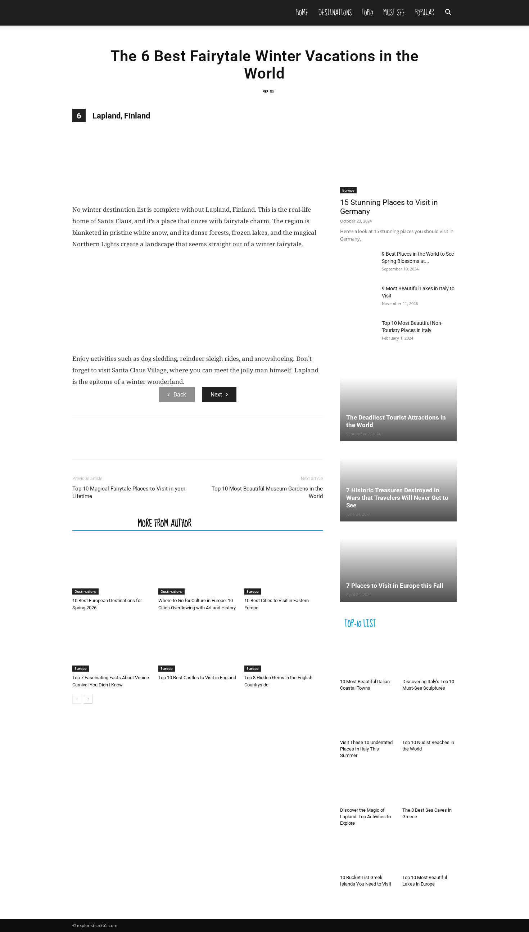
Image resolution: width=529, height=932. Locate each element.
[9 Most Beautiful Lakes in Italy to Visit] (358, 297)
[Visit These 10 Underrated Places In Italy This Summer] (367, 718)
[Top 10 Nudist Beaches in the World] (429, 718)
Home (302, 12)
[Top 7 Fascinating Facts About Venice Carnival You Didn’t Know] (111, 645)
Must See (394, 12)
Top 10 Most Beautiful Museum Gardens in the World (267, 492)
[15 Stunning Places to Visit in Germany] (398, 151)
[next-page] (88, 699)
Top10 (367, 12)
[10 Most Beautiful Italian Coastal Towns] (367, 657)
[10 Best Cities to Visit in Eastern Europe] (283, 568)
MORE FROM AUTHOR (164, 523)
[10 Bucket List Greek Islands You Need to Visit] (367, 853)
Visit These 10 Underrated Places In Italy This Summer (366, 749)
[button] (448, 13)
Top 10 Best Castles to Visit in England (197, 677)
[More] (146, 445)
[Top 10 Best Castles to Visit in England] (197, 645)
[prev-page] (76, 699)
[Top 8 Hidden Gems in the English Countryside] (283, 645)
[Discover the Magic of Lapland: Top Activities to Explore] (367, 785)
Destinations (335, 12)
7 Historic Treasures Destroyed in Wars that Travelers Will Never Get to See (397, 498)
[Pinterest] (112, 445)
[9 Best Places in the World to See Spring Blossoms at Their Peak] (358, 262)
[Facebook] (79, 445)
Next (216, 394)
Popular (424, 12)
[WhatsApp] (129, 445)
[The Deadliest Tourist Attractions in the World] (398, 401)
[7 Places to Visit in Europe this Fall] (398, 562)
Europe (253, 591)
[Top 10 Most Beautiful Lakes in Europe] (429, 853)
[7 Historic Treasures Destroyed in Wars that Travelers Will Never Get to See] (398, 481)
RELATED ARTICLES (103, 523)
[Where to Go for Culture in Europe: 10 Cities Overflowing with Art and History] (197, 568)
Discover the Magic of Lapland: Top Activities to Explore (365, 816)
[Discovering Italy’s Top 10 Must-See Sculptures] (429, 657)
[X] (96, 445)
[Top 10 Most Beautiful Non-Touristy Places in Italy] (358, 332)
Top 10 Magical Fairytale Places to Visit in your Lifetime (128, 492)
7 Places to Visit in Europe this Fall (394, 585)
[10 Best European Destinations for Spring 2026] (111, 568)
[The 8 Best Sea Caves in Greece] (429, 785)
